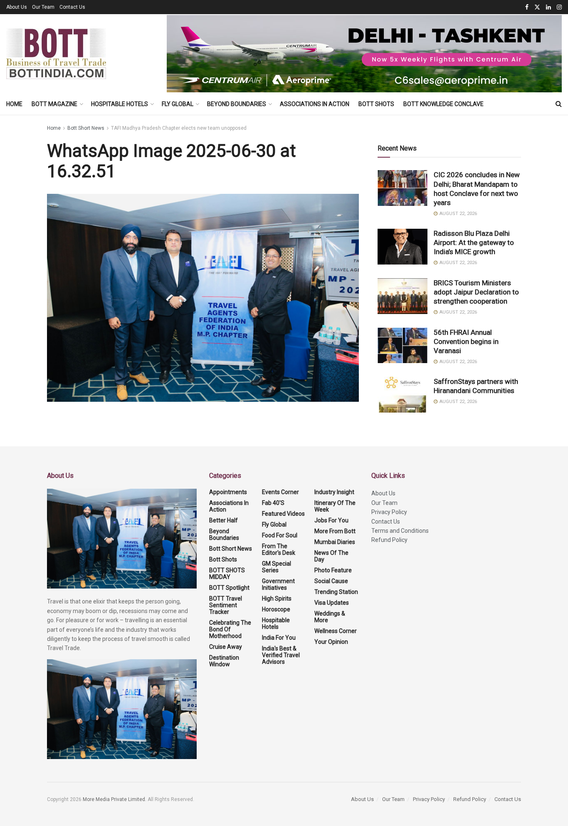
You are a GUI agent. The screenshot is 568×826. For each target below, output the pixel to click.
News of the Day (331, 556)
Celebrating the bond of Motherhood (230, 629)
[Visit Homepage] (56, 53)
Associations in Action (314, 104)
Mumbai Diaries (334, 542)
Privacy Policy (389, 512)
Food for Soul (279, 535)
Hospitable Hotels (119, 104)
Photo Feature (333, 570)
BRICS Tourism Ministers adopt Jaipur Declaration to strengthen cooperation (476, 292)
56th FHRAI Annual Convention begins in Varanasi (466, 341)
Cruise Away (225, 646)
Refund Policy (389, 540)
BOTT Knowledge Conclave (443, 104)
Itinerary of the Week (335, 506)
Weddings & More (329, 616)
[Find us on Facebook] (526, 7)
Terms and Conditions (400, 530)
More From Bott (335, 531)
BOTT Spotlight (229, 587)
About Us (16, 7)
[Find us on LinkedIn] (548, 7)
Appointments (228, 492)
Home (14, 104)
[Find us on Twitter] (537, 7)
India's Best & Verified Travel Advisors (281, 655)
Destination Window (224, 661)
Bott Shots (376, 104)
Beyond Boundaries (236, 104)
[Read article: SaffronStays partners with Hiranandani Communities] (402, 395)
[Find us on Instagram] (559, 7)
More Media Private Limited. (115, 799)
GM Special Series (276, 567)
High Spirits (276, 598)
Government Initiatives (278, 584)
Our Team (43, 7)
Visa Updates (331, 602)
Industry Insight (334, 492)
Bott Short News (85, 128)
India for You (279, 637)
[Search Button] (559, 104)
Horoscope (276, 609)
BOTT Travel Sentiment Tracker (225, 605)
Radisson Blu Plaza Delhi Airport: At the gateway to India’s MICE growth (474, 242)
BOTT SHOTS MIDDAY (227, 573)
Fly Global (177, 104)
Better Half (223, 520)
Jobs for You (331, 520)
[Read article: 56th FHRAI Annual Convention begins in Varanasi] (402, 346)
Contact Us (72, 7)
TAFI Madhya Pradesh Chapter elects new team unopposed (179, 128)
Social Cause (331, 581)
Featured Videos (283, 513)
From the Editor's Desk (278, 549)
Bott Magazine (54, 104)
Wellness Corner (335, 631)
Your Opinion (331, 641)
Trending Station (336, 592)
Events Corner (280, 492)
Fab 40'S (273, 503)
